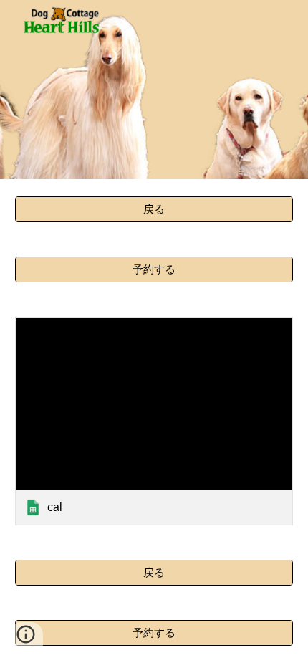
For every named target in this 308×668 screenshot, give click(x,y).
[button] (26, 639)
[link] (154, 421)
